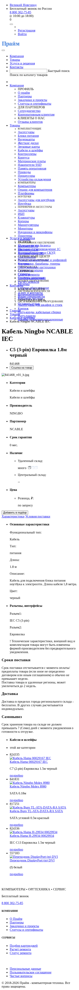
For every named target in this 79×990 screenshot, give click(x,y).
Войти (22, 34)
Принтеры (25, 235)
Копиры (23, 221)
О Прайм (16, 918)
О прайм (24, 92)
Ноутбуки (24, 203)
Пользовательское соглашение (30, 972)
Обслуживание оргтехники (37, 267)
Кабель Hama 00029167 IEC (29, 761)
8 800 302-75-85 (20, 12)
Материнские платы (32, 161)
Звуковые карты (29, 146)
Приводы (24, 172)
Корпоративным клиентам (36, 114)
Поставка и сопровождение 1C (39, 249)
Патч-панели (27, 315)
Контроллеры (27, 154)
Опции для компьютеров (35, 189)
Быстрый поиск (59, 71)
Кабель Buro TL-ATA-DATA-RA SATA (36, 811)
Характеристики (13, 516)
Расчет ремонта (28, 282)
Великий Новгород (23, 5)
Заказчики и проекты (32, 100)
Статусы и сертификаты (34, 103)
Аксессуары (26, 132)
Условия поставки (37, 516)
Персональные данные (25, 968)
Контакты (16, 67)
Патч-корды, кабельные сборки (39, 312)
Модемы (24, 284)
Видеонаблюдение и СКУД (36, 252)
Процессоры (26, 175)
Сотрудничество (29, 111)
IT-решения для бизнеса (34, 245)
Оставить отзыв (29, 303)
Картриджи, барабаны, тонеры (39, 263)
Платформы (26, 193)
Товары (15, 59)
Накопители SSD (30, 165)
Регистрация (26, 30)
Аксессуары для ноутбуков (36, 200)
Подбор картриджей (32, 278)
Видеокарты (26, 139)
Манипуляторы (28, 225)
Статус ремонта (29, 274)
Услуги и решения (22, 63)
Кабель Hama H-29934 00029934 (32, 835)
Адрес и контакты (30, 292)
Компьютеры (27, 186)
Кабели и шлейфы (30, 150)
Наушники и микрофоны (35, 232)
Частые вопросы (21, 976)
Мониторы (25, 228)
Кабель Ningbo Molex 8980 (28, 786)
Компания (17, 56)
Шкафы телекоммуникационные (40, 319)
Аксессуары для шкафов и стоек (40, 305)
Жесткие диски (28, 143)
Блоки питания (28, 135)
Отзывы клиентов (30, 121)
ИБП (21, 214)
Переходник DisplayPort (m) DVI (32, 860)
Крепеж (23, 308)
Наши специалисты (31, 296)
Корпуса (23, 157)
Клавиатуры (26, 217)
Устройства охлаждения (34, 179)
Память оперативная (32, 168)
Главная (15, 310)
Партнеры (25, 96)
